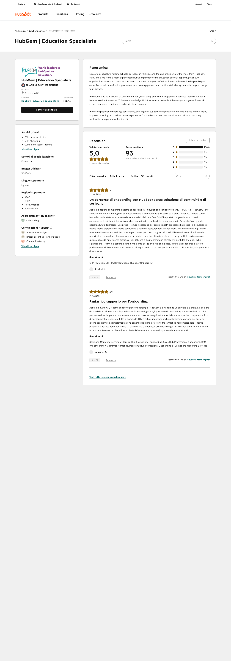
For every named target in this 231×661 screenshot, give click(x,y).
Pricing (80, 14)
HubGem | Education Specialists (38, 101)
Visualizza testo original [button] (198, 277)
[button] (212, 31)
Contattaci (75, 4)
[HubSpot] (23, 14)
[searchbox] (169, 41)
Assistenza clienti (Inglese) (50, 4)
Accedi (198, 4)
